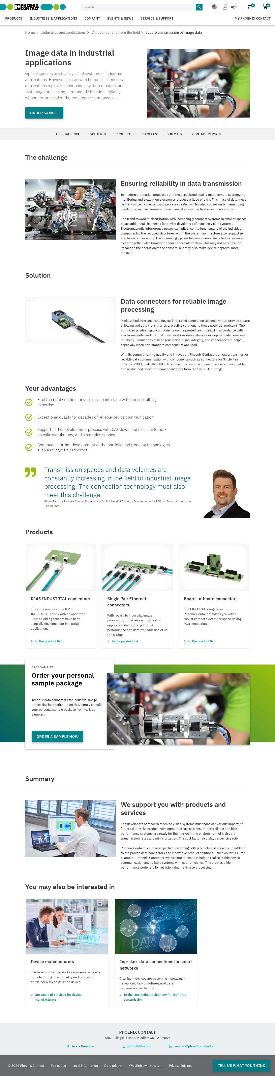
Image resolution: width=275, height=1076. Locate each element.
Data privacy (113, 1066)
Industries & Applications (53, 18)
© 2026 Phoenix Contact (26, 1066)
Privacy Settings (180, 1066)
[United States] (214, 6)
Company (92, 18)
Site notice (58, 1066)
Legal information (85, 1066)
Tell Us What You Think (241, 1065)
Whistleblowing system (145, 1066)
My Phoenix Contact (253, 18)
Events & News (120, 18)
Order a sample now (57, 736)
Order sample (44, 112)
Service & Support (157, 18)
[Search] (199, 7)
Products (13, 18)
